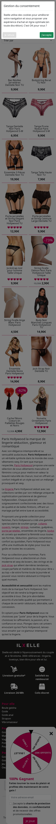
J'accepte (47, 35)
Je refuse (9, 35)
